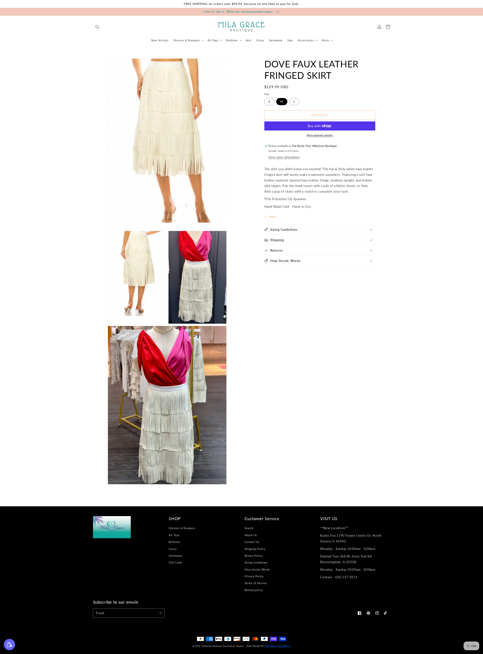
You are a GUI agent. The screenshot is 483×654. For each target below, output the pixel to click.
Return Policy (254, 555)
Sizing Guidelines (256, 562)
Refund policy (254, 590)
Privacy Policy (254, 576)
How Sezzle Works (257, 569)
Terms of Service (256, 583)
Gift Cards (175, 562)
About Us (251, 535)
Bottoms (174, 542)
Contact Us (252, 542)
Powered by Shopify (233, 646)
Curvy (173, 549)
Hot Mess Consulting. (278, 646)
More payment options (320, 135)
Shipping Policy (255, 549)
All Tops (174, 535)
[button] (97, 26)
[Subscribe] (159, 613)
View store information (284, 157)
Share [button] (272, 216)
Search (249, 528)
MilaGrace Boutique (212, 646)
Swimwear (175, 555)
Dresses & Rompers (182, 528)
